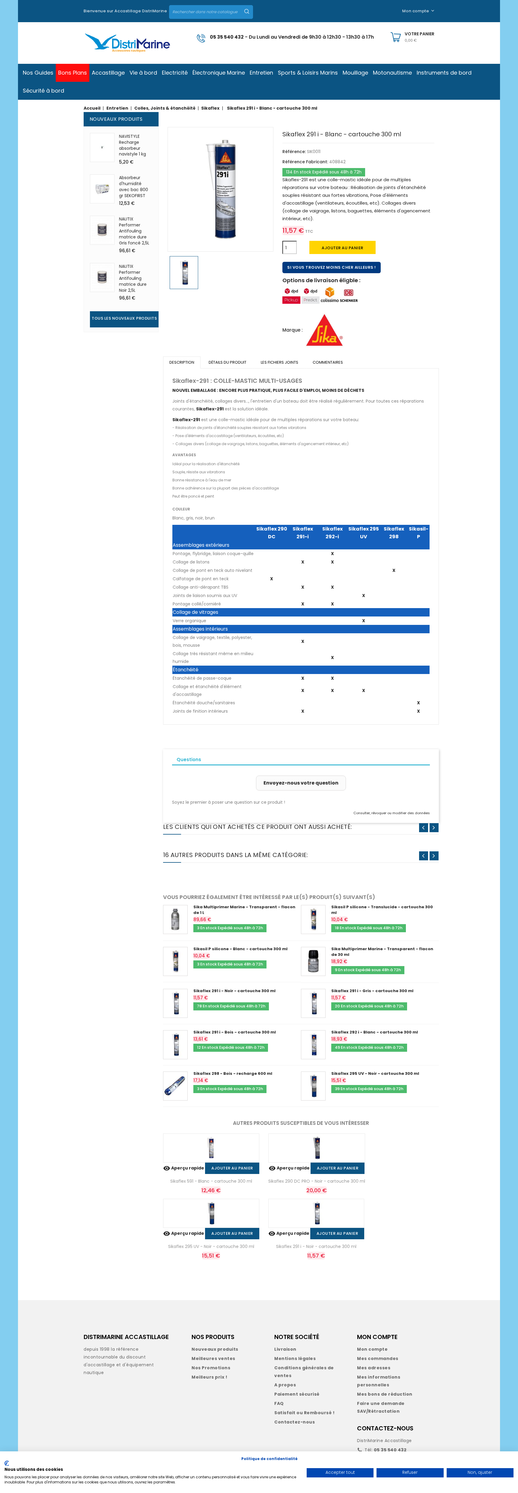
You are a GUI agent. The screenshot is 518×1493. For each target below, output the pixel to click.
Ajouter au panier (342, 248)
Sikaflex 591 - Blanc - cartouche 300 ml (211, 1181)
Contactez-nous (294, 1422)
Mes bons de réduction (384, 1394)
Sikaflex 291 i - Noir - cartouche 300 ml (234, 991)
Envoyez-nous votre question (300, 782)
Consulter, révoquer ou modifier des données (391, 813)
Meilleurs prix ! (209, 1377)
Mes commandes (377, 1358)
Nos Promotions (211, 1368)
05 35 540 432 (227, 37)
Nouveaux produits (215, 1349)
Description (181, 362)
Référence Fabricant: (305, 162)
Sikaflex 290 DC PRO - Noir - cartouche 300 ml (316, 1181)
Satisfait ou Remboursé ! (304, 1413)
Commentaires (328, 362)
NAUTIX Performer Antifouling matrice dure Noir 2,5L (133, 278)
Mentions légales (295, 1358)
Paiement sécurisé (297, 1394)
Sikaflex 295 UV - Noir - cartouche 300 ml (375, 1073)
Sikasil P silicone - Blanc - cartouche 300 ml (240, 949)
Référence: (294, 152)
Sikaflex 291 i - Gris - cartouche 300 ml (372, 991)
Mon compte (372, 1349)
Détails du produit (227, 362)
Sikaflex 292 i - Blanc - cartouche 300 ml (374, 1032)
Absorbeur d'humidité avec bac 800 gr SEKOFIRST (133, 186)
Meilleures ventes (213, 1358)
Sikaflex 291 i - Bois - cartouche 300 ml (234, 1032)
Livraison (285, 1349)
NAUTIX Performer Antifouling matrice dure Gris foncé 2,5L (134, 231)
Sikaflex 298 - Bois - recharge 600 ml (232, 1073)
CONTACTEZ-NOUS (385, 1428)
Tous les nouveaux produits (124, 318)
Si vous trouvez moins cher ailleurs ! (331, 267)
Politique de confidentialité (269, 1458)
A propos (285, 1385)
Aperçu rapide (184, 1168)
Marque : (292, 330)
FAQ (279, 1403)
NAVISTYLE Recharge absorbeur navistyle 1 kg (132, 145)
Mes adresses (373, 1368)
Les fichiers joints (279, 362)
